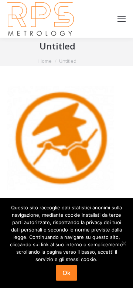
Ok (66, 273)
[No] (123, 243)
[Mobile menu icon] (121, 19)
